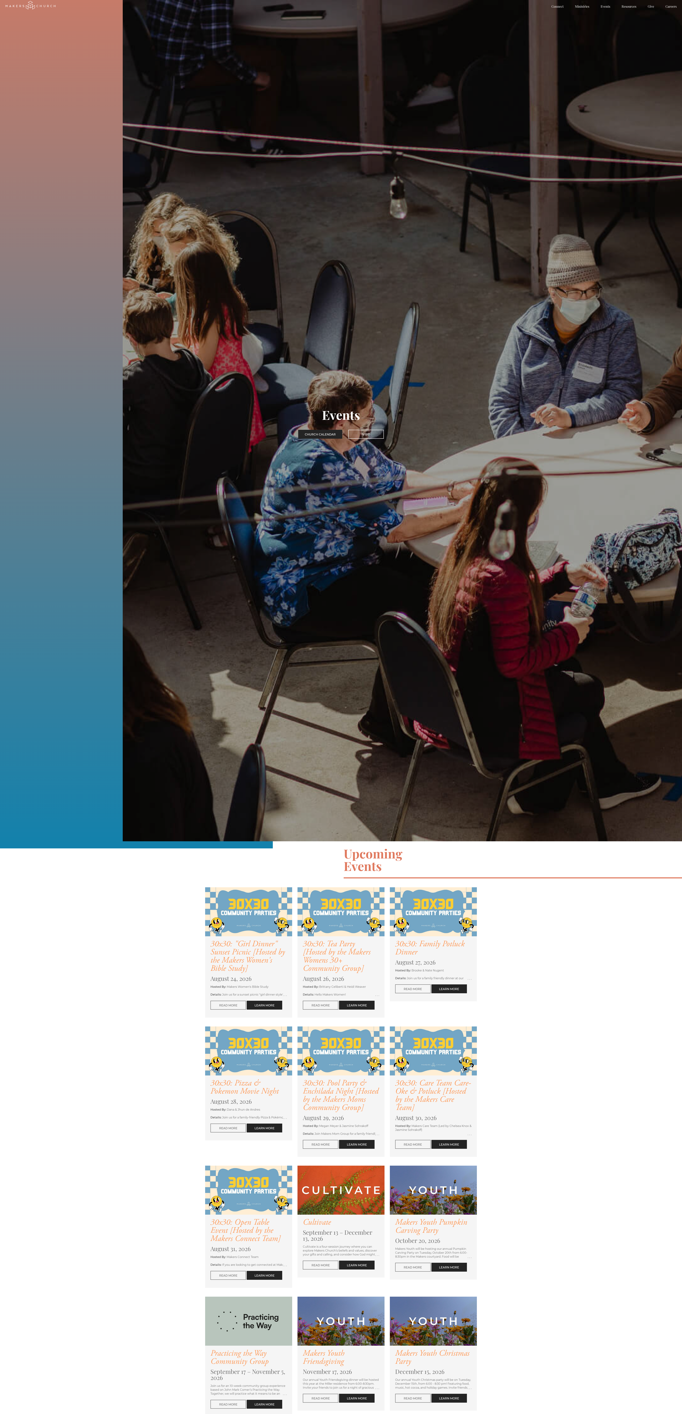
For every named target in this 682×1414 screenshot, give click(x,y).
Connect (557, 6)
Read (228, 1005)
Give (651, 6)
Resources (629, 6)
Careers (671, 6)
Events (605, 6)
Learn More (265, 1005)
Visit (366, 434)
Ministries (582, 6)
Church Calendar (320, 434)
